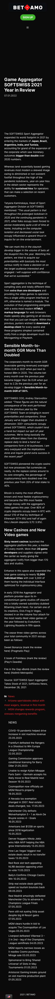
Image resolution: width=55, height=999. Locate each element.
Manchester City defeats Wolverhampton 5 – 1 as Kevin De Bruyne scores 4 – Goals (27, 814)
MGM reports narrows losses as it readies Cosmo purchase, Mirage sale (26, 952)
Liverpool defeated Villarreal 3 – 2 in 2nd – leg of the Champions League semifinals (26, 939)
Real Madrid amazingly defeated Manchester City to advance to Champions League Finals (26, 899)
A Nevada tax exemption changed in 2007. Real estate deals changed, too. (25, 802)
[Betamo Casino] (27, 7)
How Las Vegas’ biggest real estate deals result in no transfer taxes (26, 854)
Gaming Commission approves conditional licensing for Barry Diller (25, 762)
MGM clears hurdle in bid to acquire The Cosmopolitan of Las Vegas (27, 927)
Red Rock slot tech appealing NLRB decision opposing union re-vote (25, 867)
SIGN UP (28, 17)
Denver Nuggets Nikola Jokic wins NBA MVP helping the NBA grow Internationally (26, 842)
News (11, 696)
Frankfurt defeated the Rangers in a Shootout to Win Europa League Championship (26, 746)
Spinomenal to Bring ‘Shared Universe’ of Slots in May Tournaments (24, 964)
